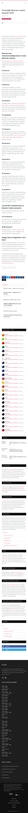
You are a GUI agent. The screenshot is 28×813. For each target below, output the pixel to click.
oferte (13, 267)
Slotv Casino (4, 746)
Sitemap (14, 807)
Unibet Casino (5, 711)
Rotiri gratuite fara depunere (10, 545)
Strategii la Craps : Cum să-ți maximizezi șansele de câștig (16, 450)
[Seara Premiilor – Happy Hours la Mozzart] (14, 289)
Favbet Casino (5, 716)
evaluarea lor (6, 501)
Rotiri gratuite (7, 538)
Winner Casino (5, 754)
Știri (2, 625)
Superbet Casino (5, 688)
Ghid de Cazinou (8, 633)
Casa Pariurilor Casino (6, 705)
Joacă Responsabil (8, 790)
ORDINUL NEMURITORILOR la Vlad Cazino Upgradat (12, 304)
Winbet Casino (5, 714)
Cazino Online (6, 329)
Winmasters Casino (6, 694)
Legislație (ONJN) (7, 636)
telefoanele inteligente (17, 572)
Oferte (5, 628)
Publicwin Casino (5, 743)
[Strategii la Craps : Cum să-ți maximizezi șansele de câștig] (5, 450)
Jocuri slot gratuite (6, 777)
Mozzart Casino (6, 267)
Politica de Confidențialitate (14, 803)
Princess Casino (5, 740)
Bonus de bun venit (8, 535)
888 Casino (4, 702)
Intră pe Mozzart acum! (7, 263)
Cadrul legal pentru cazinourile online (10, 766)
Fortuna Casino (5, 708)
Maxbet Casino (5, 732)
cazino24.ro (10, 471)
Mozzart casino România (19, 36)
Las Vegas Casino (5, 729)
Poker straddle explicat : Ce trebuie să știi (17, 443)
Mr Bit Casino (4, 735)
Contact (14, 805)
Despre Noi (14, 798)
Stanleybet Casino (5, 749)
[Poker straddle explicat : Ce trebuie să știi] (5, 443)
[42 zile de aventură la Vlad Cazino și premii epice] (14, 311)
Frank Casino (4, 726)
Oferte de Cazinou (6, 18)
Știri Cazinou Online (8, 631)
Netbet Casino (5, 691)
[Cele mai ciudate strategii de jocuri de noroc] (5, 457)
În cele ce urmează (14, 610)
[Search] (25, 3)
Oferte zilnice (7, 543)
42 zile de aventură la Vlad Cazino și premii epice (13, 315)
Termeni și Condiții (14, 800)
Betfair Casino (5, 721)
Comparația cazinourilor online (8, 769)
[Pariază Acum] (15, 23)
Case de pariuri (5, 775)
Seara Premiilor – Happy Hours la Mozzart (12, 293)
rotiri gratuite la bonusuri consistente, (14, 61)
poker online (4, 558)
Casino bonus (5, 532)
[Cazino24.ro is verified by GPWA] (17, 795)
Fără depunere (7, 540)
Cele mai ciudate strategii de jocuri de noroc (17, 457)
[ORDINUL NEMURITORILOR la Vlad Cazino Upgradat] (14, 300)
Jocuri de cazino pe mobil (7, 772)
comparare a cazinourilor (11, 585)
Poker (12, 329)
